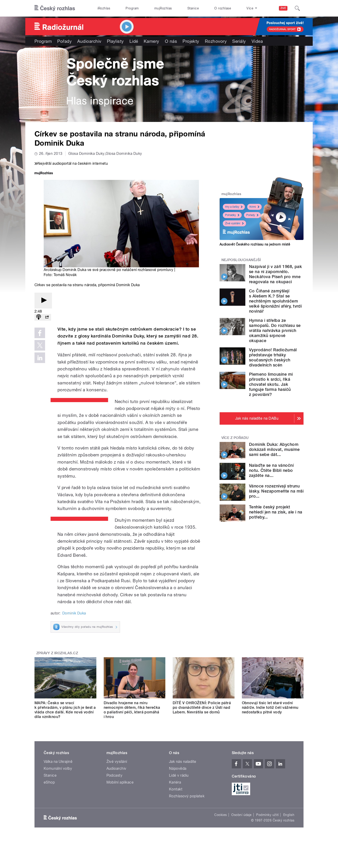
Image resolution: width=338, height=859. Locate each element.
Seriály (239, 41)
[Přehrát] (43, 300)
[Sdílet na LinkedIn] (39, 357)
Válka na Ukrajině (58, 761)
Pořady (64, 41)
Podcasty (114, 775)
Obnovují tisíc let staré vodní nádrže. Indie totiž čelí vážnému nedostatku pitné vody (270, 707)
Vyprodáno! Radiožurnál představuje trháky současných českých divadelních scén (273, 357)
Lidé (133, 41)
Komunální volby (58, 768)
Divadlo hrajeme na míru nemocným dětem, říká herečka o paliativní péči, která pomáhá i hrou (132, 710)
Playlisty (115, 41)
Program (132, 8)
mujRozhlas (163, 8)
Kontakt (175, 789)
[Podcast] (38, 317)
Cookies (220, 815)
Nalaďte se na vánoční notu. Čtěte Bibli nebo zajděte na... (271, 470)
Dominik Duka (74, 613)
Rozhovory (216, 41)
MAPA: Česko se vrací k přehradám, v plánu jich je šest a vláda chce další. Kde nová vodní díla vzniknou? (65, 710)
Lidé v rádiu (179, 775)
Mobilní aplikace (120, 782)
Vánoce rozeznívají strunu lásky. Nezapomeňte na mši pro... (276, 491)
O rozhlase (222, 8)
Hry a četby (232, 206)
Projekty (191, 41)
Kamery (151, 41)
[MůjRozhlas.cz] (43, 173)
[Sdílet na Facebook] (39, 333)
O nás (171, 41)
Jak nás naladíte (182, 761)
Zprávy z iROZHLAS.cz (57, 653)
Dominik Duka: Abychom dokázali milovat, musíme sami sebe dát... (274, 449)
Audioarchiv (89, 41)
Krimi (252, 206)
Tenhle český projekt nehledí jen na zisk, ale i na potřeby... (275, 511)
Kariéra (175, 782)
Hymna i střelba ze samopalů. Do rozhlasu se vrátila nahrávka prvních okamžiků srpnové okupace (275, 330)
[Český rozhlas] (54, 8)
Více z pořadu (235, 438)
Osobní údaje (241, 815)
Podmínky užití (267, 815)
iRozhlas (103, 8)
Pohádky (230, 215)
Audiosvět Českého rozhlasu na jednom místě (255, 244)
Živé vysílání (232, 223)
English (288, 815)
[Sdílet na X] (39, 345)
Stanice (193, 8)
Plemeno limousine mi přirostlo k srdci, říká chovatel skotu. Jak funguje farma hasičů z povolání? (271, 384)
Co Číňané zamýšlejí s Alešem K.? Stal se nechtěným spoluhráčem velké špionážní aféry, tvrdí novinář (275, 301)
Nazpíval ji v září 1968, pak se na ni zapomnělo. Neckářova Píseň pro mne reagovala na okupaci (275, 274)
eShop (49, 782)
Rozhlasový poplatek (186, 796)
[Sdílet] (47, 317)
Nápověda (177, 768)
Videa (257, 41)
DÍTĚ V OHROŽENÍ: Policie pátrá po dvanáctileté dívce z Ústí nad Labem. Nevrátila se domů (202, 707)
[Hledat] (297, 8)
